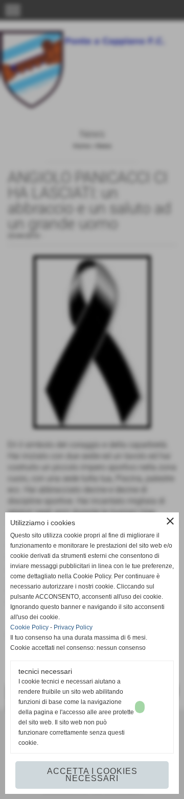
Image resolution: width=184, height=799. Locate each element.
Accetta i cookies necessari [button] (92, 775)
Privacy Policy (73, 627)
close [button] (170, 521)
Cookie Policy (29, 627)
